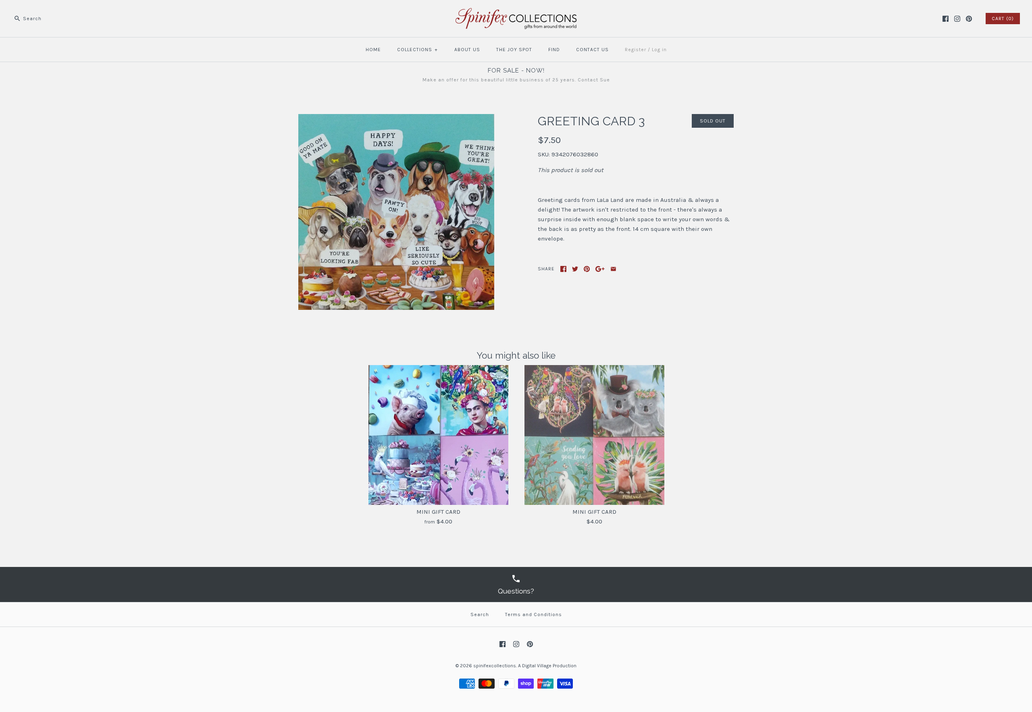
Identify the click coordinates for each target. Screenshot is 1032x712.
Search (479, 614)
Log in (659, 49)
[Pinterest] (969, 19)
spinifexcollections (494, 665)
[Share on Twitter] (575, 269)
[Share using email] (613, 269)
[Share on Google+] (600, 269)
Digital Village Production (549, 665)
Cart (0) (1003, 18)
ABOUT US (467, 49)
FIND (554, 49)
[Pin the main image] (587, 269)
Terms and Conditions (533, 614)
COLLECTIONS (417, 49)
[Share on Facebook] (563, 269)
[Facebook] (946, 19)
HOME (373, 49)
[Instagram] (957, 19)
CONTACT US (592, 49)
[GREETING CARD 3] (396, 118)
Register (635, 49)
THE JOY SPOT (514, 49)
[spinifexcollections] (516, 13)
